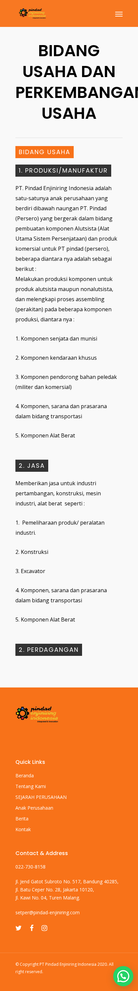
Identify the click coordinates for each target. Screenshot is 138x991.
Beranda (24, 775)
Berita (21, 818)
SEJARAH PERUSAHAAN (41, 797)
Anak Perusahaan (34, 808)
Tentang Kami (30, 786)
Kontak (23, 829)
